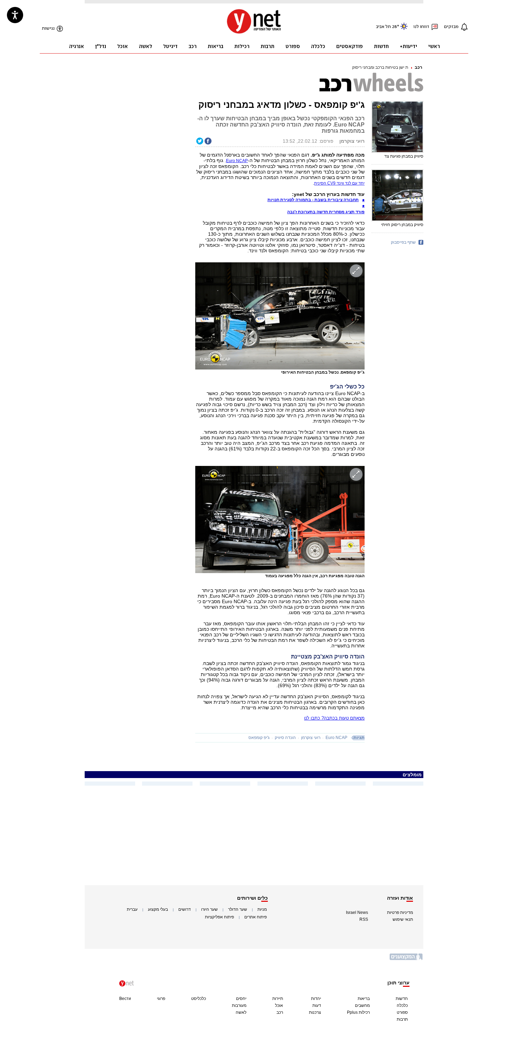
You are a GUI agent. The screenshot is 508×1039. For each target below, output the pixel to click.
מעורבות (239, 1005)
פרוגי (161, 998)
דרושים (184, 909)
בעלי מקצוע (158, 909)
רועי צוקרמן (310, 737)
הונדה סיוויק (285, 737)
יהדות (316, 998)
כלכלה (402, 1005)
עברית (132, 909)
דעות (316, 1005)
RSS (363, 919)
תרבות (402, 1019)
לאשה (241, 1012)
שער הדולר (237, 909)
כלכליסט (198, 998)
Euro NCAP (237, 160)
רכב (418, 67)
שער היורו (209, 909)
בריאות (364, 998)
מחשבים (362, 1005)
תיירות (277, 998)
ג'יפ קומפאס (259, 737)
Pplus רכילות (358, 1012)
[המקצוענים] (406, 959)
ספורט (402, 1012)
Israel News (357, 912)
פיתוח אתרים (255, 917)
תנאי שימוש (403, 919)
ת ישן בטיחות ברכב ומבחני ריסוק (380, 67)
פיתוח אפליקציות (219, 917)
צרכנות (315, 1012)
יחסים (241, 998)
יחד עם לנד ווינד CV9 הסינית (339, 183)
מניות (262, 909)
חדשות (402, 998)
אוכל (279, 1005)
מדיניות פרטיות (400, 912)
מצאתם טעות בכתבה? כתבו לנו (334, 718)
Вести (125, 998)
